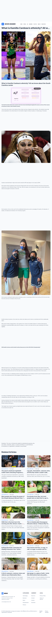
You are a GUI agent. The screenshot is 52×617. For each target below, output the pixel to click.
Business (25, 598)
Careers (33, 600)
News (24, 600)
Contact (33, 598)
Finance (24, 604)
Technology (25, 595)
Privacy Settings (47, 612)
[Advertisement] (26, 11)
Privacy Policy (43, 595)
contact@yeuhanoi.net (6, 601)
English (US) (40, 612)
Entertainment (26, 602)
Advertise (33, 602)
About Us (33, 595)
